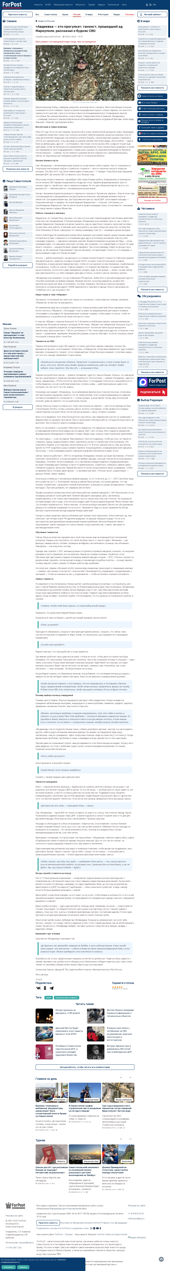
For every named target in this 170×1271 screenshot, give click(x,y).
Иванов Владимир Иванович (16, 211)
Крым (65, 14)
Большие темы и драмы (152, 127)
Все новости (66, 1222)
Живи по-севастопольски (153, 133)
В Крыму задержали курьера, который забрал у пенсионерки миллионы (16, 101)
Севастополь (50, 14)
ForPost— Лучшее (64, 1234)
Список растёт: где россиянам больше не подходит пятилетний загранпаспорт (52, 1170)
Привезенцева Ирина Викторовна (18, 242)
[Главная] (12, 3)
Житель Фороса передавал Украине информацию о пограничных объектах (120, 1013)
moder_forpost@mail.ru (23, 1242)
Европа (61, 1161)
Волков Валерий (16, 202)
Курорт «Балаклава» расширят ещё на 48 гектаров (150, 334)
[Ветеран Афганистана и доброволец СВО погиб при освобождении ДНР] (95, 1045)
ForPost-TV (97, 1222)
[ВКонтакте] (39, 988)
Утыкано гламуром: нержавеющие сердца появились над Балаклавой (17, 374)
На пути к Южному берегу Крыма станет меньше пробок (17, 147)
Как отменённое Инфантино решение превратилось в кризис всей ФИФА (151, 53)
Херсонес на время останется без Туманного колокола (152, 324)
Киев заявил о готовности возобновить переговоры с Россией (15, 113)
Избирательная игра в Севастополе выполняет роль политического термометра (16, 393)
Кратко (106, 1222)
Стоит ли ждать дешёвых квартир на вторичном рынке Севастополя (151, 278)
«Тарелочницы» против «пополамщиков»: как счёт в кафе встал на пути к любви (17, 136)
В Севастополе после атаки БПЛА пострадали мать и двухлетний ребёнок (152, 266)
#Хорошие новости (63, 4)
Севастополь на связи (152, 96)
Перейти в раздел (17, 265)
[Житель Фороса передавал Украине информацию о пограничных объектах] (95, 1010)
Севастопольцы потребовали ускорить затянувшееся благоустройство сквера (16, 29)
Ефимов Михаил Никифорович (15, 257)
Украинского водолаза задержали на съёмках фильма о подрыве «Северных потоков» (152, 41)
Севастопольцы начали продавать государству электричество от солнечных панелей (150, 218)
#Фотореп (103, 14)
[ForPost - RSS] (91, 1228)
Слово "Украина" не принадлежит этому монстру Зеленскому (14, 335)
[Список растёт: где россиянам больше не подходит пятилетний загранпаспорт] (52, 1146)
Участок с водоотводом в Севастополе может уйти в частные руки (15, 89)
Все (37, 14)
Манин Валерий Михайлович (15, 219)
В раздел (17, 407)
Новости (38, 4)
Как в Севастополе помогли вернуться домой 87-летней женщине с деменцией (15, 158)
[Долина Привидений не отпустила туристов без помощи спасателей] (118, 1146)
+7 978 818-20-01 (136, 1213)
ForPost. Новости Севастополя (112, 1234)
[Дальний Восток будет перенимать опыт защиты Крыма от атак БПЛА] (44, 1027)
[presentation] (121, 1077)
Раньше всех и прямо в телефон (152, 121)
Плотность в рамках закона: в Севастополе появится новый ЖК (152, 315)
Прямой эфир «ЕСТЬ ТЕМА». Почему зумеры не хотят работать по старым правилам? (152, 408)
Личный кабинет (152, 14)
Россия (77, 14)
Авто (124, 4)
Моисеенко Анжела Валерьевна (17, 234)
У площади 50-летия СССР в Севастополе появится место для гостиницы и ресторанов (152, 304)
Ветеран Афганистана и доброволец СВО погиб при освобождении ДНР (119, 1049)
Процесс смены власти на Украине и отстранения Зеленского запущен (149, 65)
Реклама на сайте (14, 1215)
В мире (89, 14)
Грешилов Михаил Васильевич (16, 249)
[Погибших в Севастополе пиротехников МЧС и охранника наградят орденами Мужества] (44, 1045)
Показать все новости (17, 169)
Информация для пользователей (65, 1208)
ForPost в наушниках (152, 139)
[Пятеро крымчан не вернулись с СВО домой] (44, 1010)
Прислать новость (17, 14)
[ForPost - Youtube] (97, 1228)
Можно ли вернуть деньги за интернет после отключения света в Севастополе (150, 453)
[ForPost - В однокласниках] (100, 1228)
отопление (60, 1100)
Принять (23, 1267)
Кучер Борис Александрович (15, 226)
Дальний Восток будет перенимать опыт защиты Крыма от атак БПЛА (69, 1031)
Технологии (113, 4)
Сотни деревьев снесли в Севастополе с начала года (15, 40)
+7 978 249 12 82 (14, 1247)
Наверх (162, 1259)
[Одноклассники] (45, 988)
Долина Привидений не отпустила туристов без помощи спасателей (115, 1170)
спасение (127, 1161)
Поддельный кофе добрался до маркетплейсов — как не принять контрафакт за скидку (152, 242)
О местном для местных (152, 108)
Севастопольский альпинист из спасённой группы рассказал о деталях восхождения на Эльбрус (84, 1171)
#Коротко (80, 4)
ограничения (92, 1100)
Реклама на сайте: (137, 1205)
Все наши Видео (149, 102)
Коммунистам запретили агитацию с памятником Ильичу (16, 78)
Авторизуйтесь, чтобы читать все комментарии (85, 1067)
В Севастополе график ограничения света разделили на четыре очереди (85, 1108)
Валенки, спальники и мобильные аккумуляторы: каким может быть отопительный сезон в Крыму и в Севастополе (51, 1111)
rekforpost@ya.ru (136, 1218)
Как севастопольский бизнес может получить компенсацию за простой (151, 432)
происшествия (92, 1161)
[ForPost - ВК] (94, 1228)
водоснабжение (124, 1100)
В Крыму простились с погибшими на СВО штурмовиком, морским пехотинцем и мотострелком (119, 1034)
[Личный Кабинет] (147, 4)
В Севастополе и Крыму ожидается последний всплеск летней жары (16, 67)
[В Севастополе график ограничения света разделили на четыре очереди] (85, 1084)
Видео (117, 14)
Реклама (129, 14)
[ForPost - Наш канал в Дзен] (102, 1228)
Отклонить (8, 1267)
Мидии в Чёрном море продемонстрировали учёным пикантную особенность (16, 124)
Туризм (91, 4)
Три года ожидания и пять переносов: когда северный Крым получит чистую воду (117, 1108)
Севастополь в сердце (152, 114)
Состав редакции (119, 1222)
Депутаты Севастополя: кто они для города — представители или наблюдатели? (16, 354)
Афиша (101, 4)
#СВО (48, 4)
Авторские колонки (82, 1222)
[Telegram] (52, 988)
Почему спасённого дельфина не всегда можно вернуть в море (152, 464)
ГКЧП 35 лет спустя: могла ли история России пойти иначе (150, 442)
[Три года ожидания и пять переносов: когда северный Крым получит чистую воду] (118, 1084)
